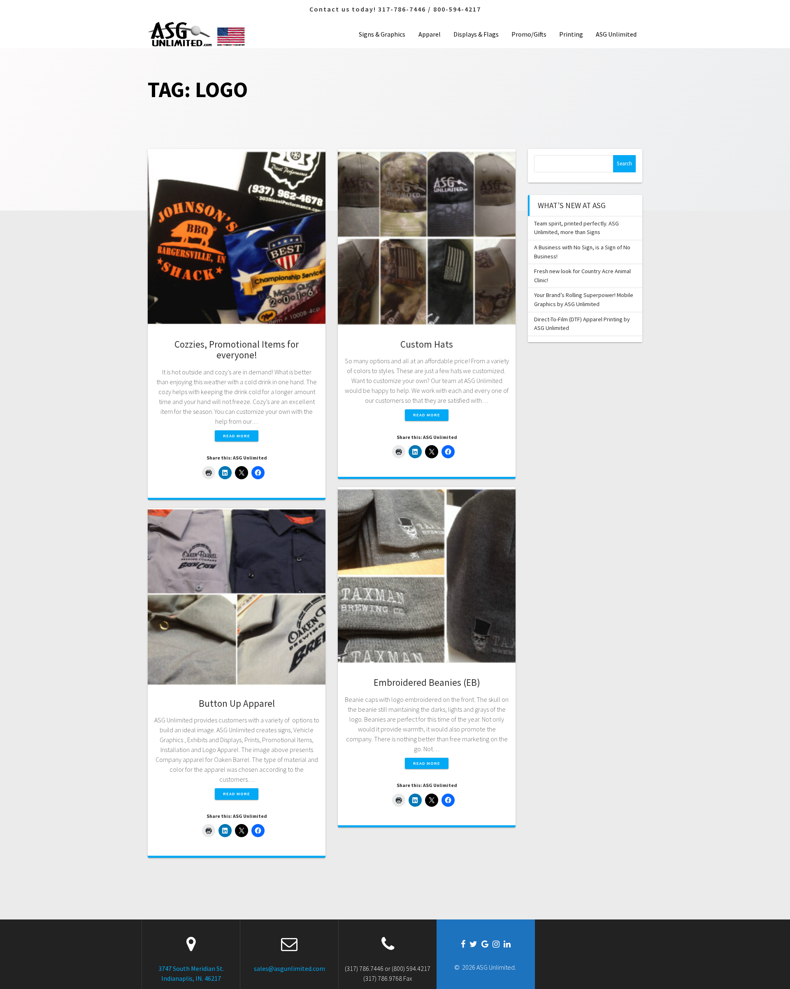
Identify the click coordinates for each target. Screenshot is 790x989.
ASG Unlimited (616, 34)
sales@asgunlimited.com (289, 968)
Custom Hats (426, 344)
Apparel (429, 34)
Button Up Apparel (237, 703)
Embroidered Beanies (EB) (427, 682)
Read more (236, 436)
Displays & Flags (476, 34)
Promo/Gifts (528, 34)
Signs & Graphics (382, 34)
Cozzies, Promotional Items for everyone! (236, 349)
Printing (571, 34)
